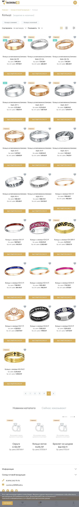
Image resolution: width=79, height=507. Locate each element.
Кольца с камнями (11, 22)
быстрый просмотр (14, 74)
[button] (65, 417)
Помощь (43, 472)
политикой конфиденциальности (13, 498)
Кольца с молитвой (30, 22)
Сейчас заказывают (54, 408)
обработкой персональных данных (38, 498)
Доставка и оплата (9, 479)
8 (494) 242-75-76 (13, 481)
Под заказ (6, 472)
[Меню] (75, 3)
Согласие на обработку (49, 479)
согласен (7, 503)
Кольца (4, 478)
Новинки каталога (24, 408)
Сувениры (44, 478)
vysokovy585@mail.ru (14, 485)
